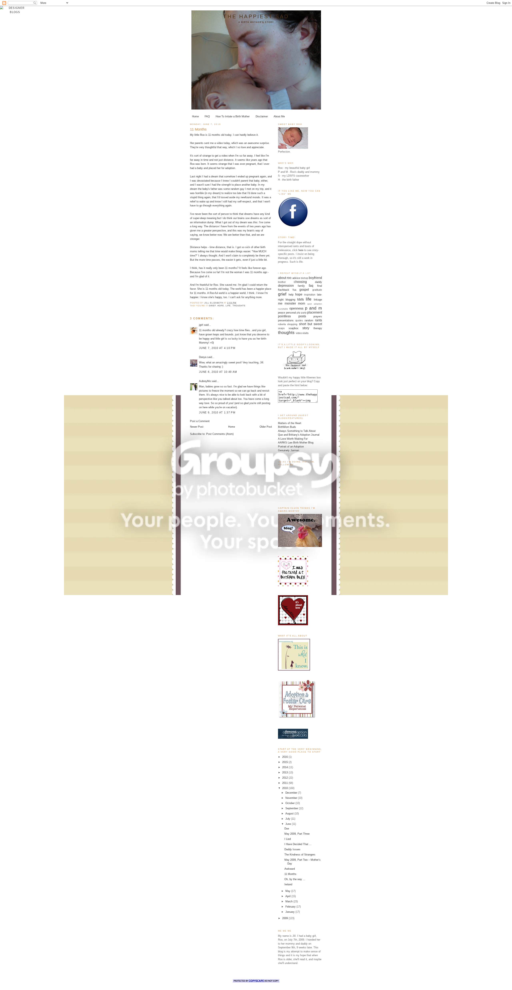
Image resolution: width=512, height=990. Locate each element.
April (288, 896)
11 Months (290, 873)
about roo (284, 277)
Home (195, 116)
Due (286, 828)
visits (305, 333)
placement (314, 312)
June (288, 823)
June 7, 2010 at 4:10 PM (217, 348)
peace (281, 312)
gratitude (317, 289)
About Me (279, 116)
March (289, 901)
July (288, 818)
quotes (299, 320)
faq (311, 285)
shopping (292, 324)
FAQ (207, 116)
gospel (304, 289)
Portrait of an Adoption (291, 446)
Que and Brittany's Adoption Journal (298, 434)
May (288, 891)
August (289, 813)
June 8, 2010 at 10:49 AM (218, 371)
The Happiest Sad (256, 16)
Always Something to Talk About (297, 430)
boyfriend (315, 277)
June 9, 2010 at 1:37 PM (217, 412)
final (319, 285)
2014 (285, 767)
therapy (317, 328)
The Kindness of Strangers (299, 854)
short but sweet (310, 324)
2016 (285, 756)
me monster (287, 303)
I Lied (287, 838)
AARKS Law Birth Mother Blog (295, 442)
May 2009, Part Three (297, 833)
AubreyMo (205, 381)
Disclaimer (262, 116)
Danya (202, 357)
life (228, 306)
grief (212, 306)
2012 (285, 777)
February (290, 906)
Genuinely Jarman (288, 450)
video (299, 333)
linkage (318, 299)
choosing (300, 281)
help (291, 294)
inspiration (309, 294)
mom (301, 303)
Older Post (266, 426)
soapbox (293, 328)
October (290, 803)
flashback (283, 289)
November (291, 797)
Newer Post (196, 426)
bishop (304, 278)
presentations (286, 320)
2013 (285, 772)
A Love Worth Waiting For (293, 438)
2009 (285, 918)
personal (291, 312)
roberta (282, 324)
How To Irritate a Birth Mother (233, 116)
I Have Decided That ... (297, 844)
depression (286, 285)
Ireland (288, 884)
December (291, 792)
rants (318, 320)
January (290, 911)
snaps (281, 328)
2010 (285, 788)
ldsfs (300, 299)
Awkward (289, 868)
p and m (313, 308)
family (301, 285)
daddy (318, 281)
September (292, 808)
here (300, 250)
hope (220, 306)
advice (296, 277)
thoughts (239, 306)
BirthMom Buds (287, 426)
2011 (285, 782)
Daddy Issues (292, 849)
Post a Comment (200, 421)
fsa (294, 289)
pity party (302, 312)
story (305, 328)
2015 (285, 762)
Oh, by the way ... (294, 879)
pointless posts (292, 316)
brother (282, 282)
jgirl (201, 324)
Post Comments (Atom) (220, 433)
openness (296, 308)
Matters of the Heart (289, 423)
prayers (317, 316)
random (309, 320)
